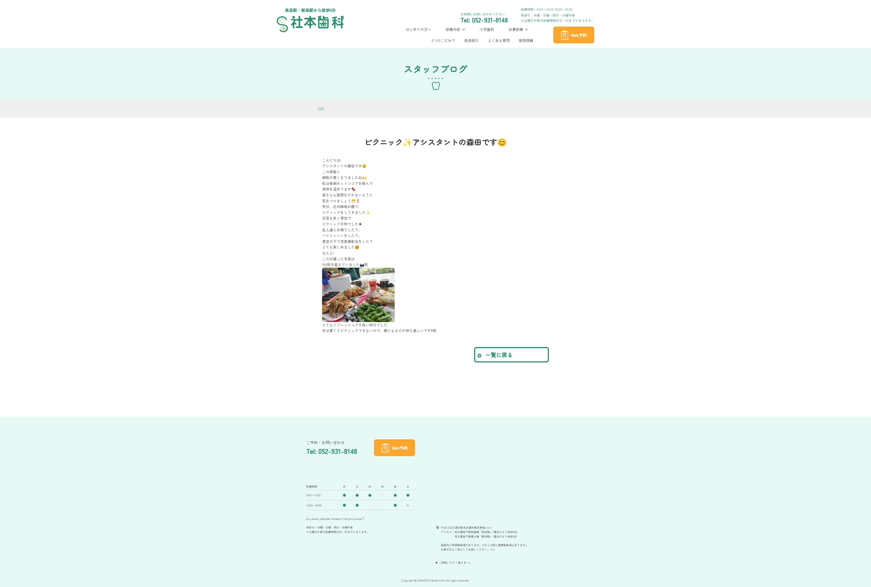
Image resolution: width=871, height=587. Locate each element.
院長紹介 (471, 40)
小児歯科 (487, 29)
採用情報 (526, 40)
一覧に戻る (498, 355)
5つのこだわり (443, 40)
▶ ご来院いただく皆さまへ (452, 562)
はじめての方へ (418, 29)
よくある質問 (499, 40)
